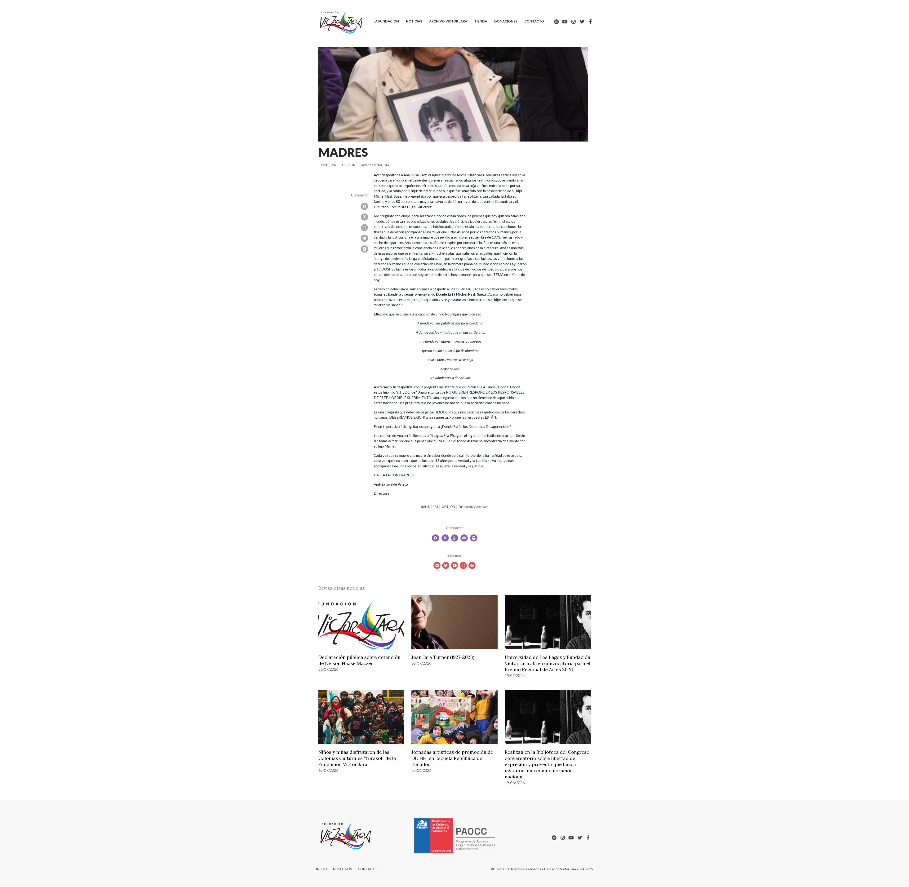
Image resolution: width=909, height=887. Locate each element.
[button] (364, 206)
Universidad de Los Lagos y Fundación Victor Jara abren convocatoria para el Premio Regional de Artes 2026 (547, 663)
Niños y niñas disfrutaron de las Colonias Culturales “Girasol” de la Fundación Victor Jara (357, 758)
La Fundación (386, 21)
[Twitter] (582, 21)
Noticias (414, 21)
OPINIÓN (348, 165)
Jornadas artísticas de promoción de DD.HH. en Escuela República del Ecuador (452, 758)
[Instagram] (573, 21)
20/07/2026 (421, 663)
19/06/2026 (515, 782)
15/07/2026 (515, 675)
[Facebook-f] (590, 21)
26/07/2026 (328, 669)
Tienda (480, 21)
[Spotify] (556, 21)
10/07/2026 (328, 770)
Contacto (534, 21)
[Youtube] (565, 21)
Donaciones (505, 21)
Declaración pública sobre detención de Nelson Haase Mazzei (359, 660)
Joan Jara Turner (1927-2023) (442, 657)
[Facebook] (472, 565)
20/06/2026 (421, 770)
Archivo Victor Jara (448, 21)
